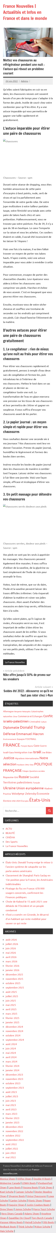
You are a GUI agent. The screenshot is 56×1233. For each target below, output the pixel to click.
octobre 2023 (13, 1083)
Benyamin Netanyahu (22, 711)
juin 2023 (11, 1100)
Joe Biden (47, 752)
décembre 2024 (14, 1026)
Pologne (25, 771)
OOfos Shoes (24, 1178)
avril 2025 (11, 1009)
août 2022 (11, 1144)
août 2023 (11, 1091)
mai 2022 (11, 1157)
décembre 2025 (14, 974)
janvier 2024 (12, 1070)
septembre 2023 (15, 1087)
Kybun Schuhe (43, 1226)
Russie (24, 776)
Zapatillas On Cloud (19, 1217)
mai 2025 (11, 1004)
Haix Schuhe (7, 1230)
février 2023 (12, 1118)
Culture (44, 721)
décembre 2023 (14, 1074)
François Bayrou (27, 746)
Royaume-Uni (10, 777)
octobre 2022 (13, 1135)
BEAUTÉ (10, 832)
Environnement (9, 739)
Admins (24, 81)
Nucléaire (20, 764)
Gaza (36, 745)
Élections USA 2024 (12, 800)
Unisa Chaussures (36, 1196)
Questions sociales (37, 771)
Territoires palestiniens (17, 782)
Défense (9, 734)
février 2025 (12, 1017)
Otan (32, 764)
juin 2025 (11, 1000)
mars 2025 (11, 1013)
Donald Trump (32, 727)
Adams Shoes (31, 1213)
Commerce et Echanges (30, 716)
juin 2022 (11, 1152)
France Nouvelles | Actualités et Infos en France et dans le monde (25, 12)
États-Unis (39, 800)
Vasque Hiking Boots (11, 1222)
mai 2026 (11, 952)
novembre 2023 (14, 1078)
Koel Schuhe (7, 1191)
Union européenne (30, 788)
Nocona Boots (30, 1187)
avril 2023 (11, 1109)
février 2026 (12, 965)
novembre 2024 (14, 1030)
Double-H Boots (42, 1178)
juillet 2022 (12, 1148)
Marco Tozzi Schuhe (44, 1209)
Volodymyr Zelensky (24, 793)
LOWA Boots (29, 1182)
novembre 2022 (14, 1131)
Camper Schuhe (24, 1191)
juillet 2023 (12, 1096)
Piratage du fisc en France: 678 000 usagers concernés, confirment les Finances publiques (25, 893)
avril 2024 (11, 1057)
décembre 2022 (14, 1126)
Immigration (21, 752)
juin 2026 (11, 948)
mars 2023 (11, 1113)
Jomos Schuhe (23, 1209)
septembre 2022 (15, 1139)
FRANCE (11, 744)
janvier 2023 (12, 1122)
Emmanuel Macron (30, 734)
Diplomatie (11, 727)
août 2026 (11, 939)
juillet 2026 (12, 943)
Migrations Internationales (27, 758)
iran (30, 752)
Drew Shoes (6, 1209)
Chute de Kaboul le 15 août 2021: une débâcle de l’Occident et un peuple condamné (26, 906)
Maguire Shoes (16, 1204)
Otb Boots (48, 1222)
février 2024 (12, 1065)
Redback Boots (8, 1226)
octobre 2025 (13, 983)
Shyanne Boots (17, 1196)
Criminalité (34, 721)
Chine (15, 716)
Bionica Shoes (7, 1178)
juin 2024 (11, 1048)
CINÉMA (10, 837)
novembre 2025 (14, 978)
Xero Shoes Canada (12, 1213)
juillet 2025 (12, 996)
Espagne (21, 739)
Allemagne (8, 711)
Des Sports (12, 841)
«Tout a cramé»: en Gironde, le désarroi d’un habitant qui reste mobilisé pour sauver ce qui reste (27, 919)
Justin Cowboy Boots (38, 1204)
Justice (8, 758)
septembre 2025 (15, 987)
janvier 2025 (12, 1022)
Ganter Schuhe (18, 1200)
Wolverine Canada (10, 1182)
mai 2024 (11, 1052)
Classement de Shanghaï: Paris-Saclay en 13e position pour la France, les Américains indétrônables (29, 880)
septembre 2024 (15, 1039)
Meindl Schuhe (33, 1222)
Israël (37, 752)
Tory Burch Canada (42, 1217)
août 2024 (11, 1044)
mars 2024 (11, 1061)
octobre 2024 (13, 1035)
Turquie (36, 782)
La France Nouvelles (15, 662)
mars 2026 (11, 961)
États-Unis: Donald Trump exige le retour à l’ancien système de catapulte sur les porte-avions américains (29, 866)
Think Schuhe (25, 1226)
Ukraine (9, 788)
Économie (43, 793)
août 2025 (11, 991)
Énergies (25, 801)
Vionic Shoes (35, 1200)
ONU (27, 764)
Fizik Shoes (46, 1187)
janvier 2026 (12, 970)
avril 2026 (11, 956)
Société (34, 777)
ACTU (9, 828)
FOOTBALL (30, 739)
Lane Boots (15, 1187)
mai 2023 (11, 1104)
